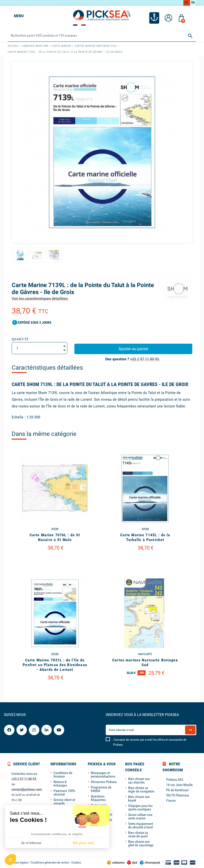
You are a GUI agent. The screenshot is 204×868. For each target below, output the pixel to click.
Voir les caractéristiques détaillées (40, 298)
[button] (10, 860)
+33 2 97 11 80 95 (144, 359)
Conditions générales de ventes (50, 862)
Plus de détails (55, 560)
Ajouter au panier (133, 348)
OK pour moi (83, 843)
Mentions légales (18, 862)
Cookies (76, 862)
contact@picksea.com (26, 789)
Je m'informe (31, 843)
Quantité (20, 339)
